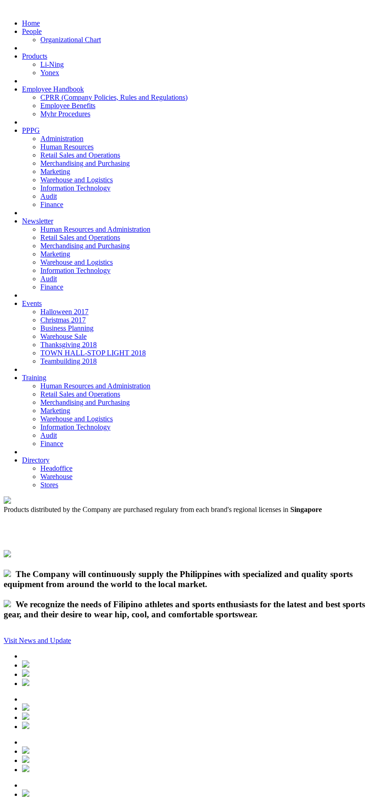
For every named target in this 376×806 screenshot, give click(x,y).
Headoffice (56, 468)
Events (32, 303)
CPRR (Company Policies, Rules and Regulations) (114, 97)
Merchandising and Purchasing (85, 163)
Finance (51, 204)
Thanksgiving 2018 (68, 345)
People (32, 31)
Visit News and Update (37, 640)
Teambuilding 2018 (68, 361)
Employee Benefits (67, 105)
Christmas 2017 (63, 320)
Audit (48, 196)
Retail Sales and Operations (80, 155)
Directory (36, 460)
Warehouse (56, 476)
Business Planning (67, 328)
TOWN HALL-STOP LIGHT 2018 (93, 353)
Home (31, 23)
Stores (49, 485)
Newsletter (37, 221)
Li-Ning (52, 64)
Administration (61, 138)
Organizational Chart (70, 40)
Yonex (49, 72)
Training (34, 377)
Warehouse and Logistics (76, 180)
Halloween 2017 (64, 312)
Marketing (55, 171)
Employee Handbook (53, 89)
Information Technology (75, 188)
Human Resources (67, 147)
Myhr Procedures (65, 114)
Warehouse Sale (63, 336)
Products (34, 56)
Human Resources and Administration (95, 229)
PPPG (31, 130)
